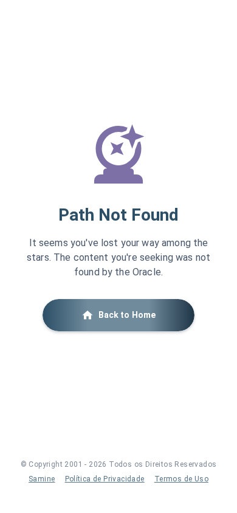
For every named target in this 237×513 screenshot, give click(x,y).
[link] (42, 479)
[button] (118, 315)
